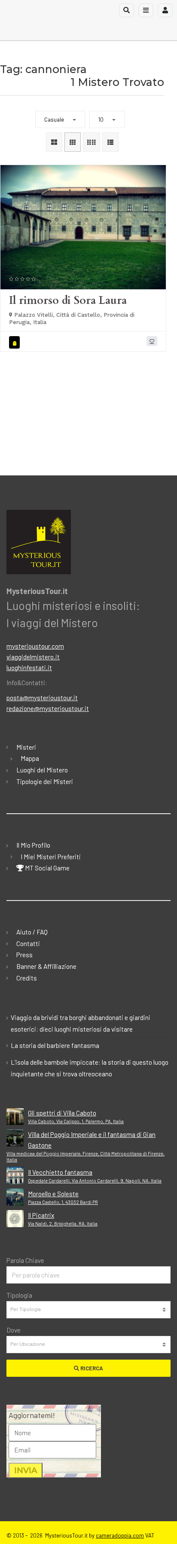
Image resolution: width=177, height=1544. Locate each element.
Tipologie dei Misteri (44, 781)
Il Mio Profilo (33, 845)
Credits (26, 978)
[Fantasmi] (15, 342)
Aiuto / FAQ (32, 932)
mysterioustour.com (35, 646)
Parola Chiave (25, 1260)
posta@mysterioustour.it (42, 698)
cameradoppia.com (120, 1535)
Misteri (26, 747)
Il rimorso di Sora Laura (68, 300)
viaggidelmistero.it (33, 657)
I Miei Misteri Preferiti (51, 857)
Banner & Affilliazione (46, 966)
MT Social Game (47, 868)
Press (24, 955)
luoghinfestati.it (29, 667)
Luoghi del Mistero (42, 770)
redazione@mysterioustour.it (47, 708)
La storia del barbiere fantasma (55, 1045)
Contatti (28, 943)
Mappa (30, 758)
